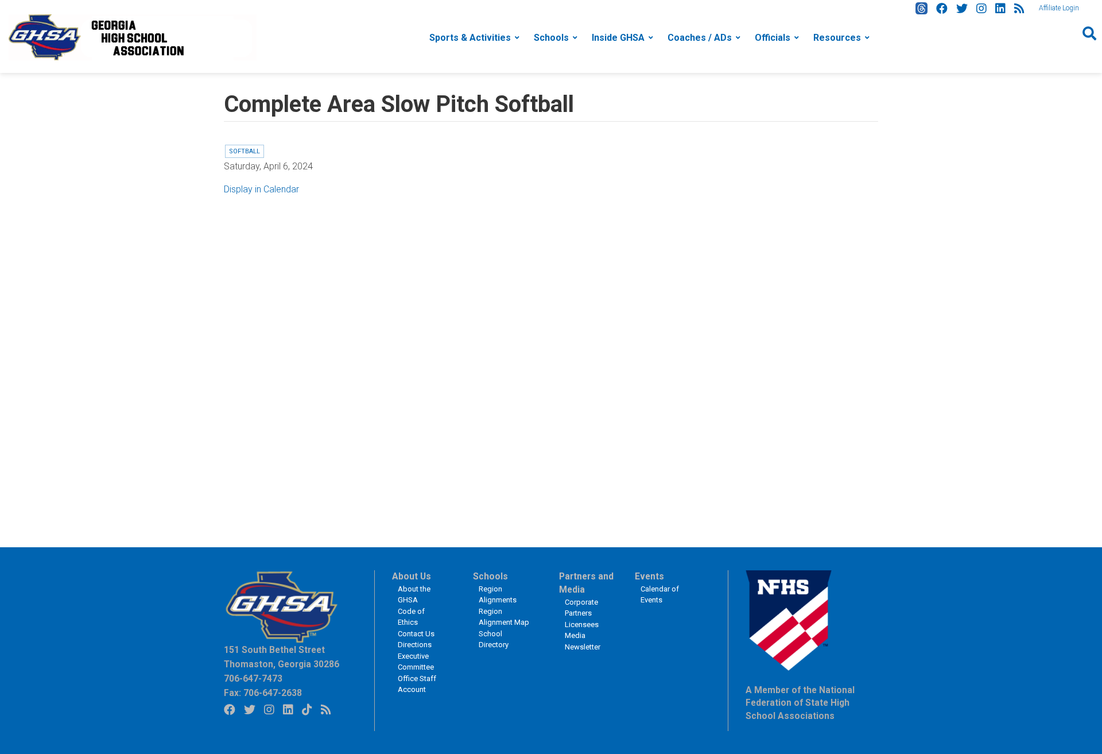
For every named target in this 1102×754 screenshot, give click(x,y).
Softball (244, 151)
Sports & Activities (470, 37)
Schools (551, 37)
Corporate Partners (581, 608)
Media (575, 635)
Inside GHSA (618, 37)
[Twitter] (962, 9)
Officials (772, 37)
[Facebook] (942, 9)
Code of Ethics (411, 617)
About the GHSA (414, 595)
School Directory (494, 639)
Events (649, 576)
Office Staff (417, 678)
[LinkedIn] (1000, 9)
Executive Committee (416, 662)
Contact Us (416, 633)
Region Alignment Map (504, 617)
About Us (411, 576)
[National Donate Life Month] (133, 36)
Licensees (582, 624)
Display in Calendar (261, 189)
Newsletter (582, 647)
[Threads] (921, 8)
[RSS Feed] (1019, 9)
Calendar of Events (660, 595)
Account (412, 689)
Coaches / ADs (700, 37)
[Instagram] (981, 9)
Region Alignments (498, 595)
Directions (415, 644)
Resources (837, 37)
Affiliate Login (1059, 8)
